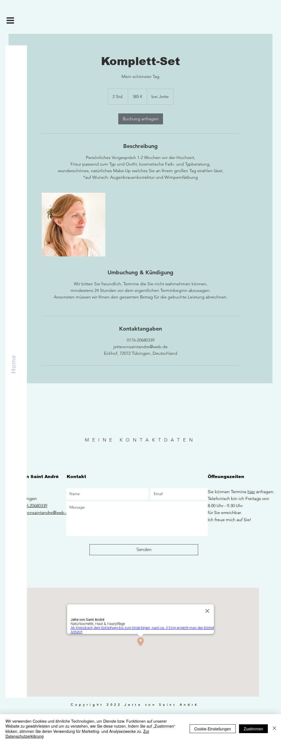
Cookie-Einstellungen (212, 728)
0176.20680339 (33, 505)
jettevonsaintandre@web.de (43, 512)
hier (251, 491)
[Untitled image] (73, 224)
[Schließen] (274, 729)
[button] (10, 20)
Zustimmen (253, 728)
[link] (140, 118)
